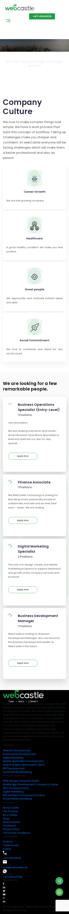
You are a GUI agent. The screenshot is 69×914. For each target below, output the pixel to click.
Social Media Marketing (17, 772)
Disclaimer (9, 825)
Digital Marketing (13, 757)
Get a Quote (15, 16)
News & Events (12, 822)
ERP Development (14, 768)
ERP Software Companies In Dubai (23, 795)
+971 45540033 (42, 16)
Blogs (6, 818)
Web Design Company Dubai (21, 780)
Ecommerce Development (19, 754)
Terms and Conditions (16, 832)
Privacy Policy (11, 829)
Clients (7, 848)
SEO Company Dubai (16, 788)
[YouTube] (4, 894)
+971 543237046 (12, 877)
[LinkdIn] (4, 887)
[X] (4, 890)
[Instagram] (4, 898)
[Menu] (8, 21)
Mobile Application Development (23, 761)
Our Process (10, 811)
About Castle (11, 807)
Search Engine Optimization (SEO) (23, 764)
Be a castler (10, 815)
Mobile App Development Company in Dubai (30, 784)
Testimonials (11, 845)
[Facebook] (3, 883)
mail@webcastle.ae (15, 867)
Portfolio (8, 841)
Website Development (17, 750)
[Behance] (4, 901)
